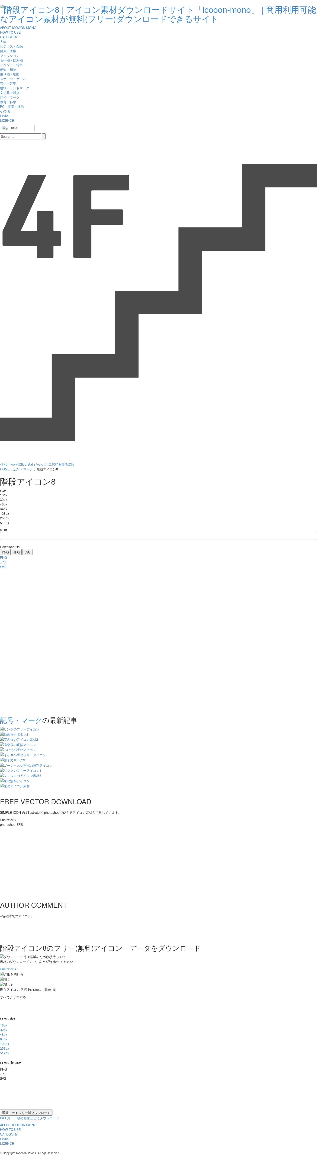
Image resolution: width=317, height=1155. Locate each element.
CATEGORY (9, 37)
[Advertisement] (18, 641)
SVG (27, 552)
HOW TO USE (10, 32)
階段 (71, 464)
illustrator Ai (8, 969)
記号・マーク (23, 469)
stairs (32, 464)
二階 (52, 464)
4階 (18, 464)
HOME (5, 469)
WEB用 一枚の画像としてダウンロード (29, 1118)
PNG (5, 552)
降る (64, 464)
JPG (16, 552)
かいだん (42, 464)
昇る (58, 464)
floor (24, 464)
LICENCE (7, 120)
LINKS (4, 115)
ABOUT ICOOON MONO (18, 27)
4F (2, 464)
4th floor (10, 464)
